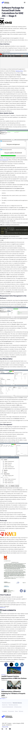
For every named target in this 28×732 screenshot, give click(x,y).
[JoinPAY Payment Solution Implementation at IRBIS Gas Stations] (14, 670)
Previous (3, 674)
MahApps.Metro (19, 71)
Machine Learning (13, 704)
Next (2, 689)
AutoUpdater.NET (4, 159)
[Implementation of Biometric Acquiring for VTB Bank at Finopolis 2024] (14, 685)
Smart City (5, 704)
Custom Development (7, 706)
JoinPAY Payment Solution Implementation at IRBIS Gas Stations (14, 677)
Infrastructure (17, 706)
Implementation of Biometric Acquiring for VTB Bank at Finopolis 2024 (13, 693)
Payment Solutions (7, 702)
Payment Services (17, 702)
